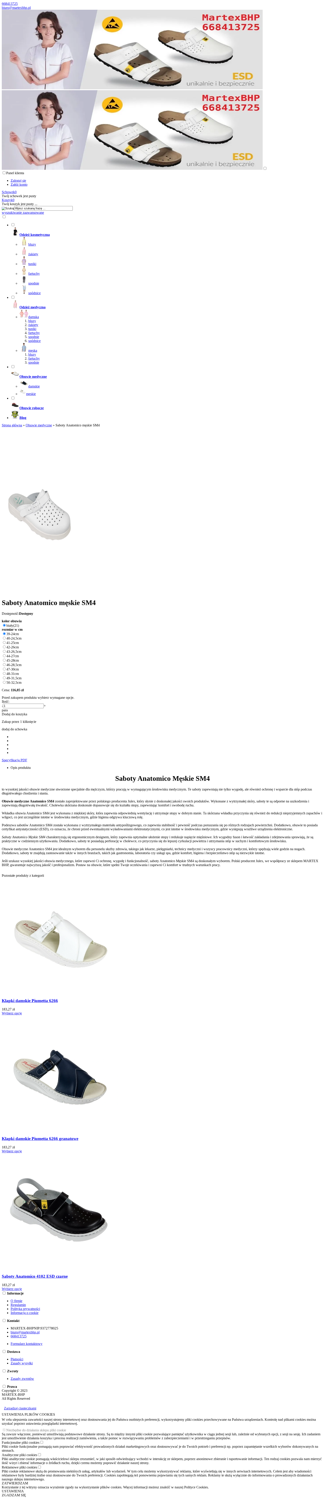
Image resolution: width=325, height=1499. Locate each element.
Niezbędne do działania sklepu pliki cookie (36, 1430)
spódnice (34, 341)
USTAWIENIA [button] (13, 1491)
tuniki (32, 329)
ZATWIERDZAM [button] (15, 1483)
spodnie (33, 337)
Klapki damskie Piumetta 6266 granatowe (40, 1138)
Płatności (17, 1359)
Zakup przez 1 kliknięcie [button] (19, 722)
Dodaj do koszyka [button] (14, 714)
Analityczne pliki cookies (19, 1455)
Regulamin (18, 1305)
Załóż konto (19, 184)
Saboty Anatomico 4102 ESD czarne (35, 1276)
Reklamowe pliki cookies (19, 1467)
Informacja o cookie (24, 1313)
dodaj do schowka (14, 729)
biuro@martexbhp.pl (16, 8)
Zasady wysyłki (22, 1363)
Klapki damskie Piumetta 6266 (30, 1000)
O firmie (16, 1301)
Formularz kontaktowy (26, 1344)
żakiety (33, 325)
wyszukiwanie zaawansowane (23, 212)
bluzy (32, 321)
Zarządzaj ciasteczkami (20, 1408)
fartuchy (34, 333)
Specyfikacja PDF (14, 760)
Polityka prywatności (25, 1309)
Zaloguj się (18, 180)
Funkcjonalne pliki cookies (20, 1442)
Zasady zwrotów (22, 1379)
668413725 (10, 4)
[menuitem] (167, 259)
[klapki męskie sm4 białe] (39, 592)
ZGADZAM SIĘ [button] (14, 1495)
